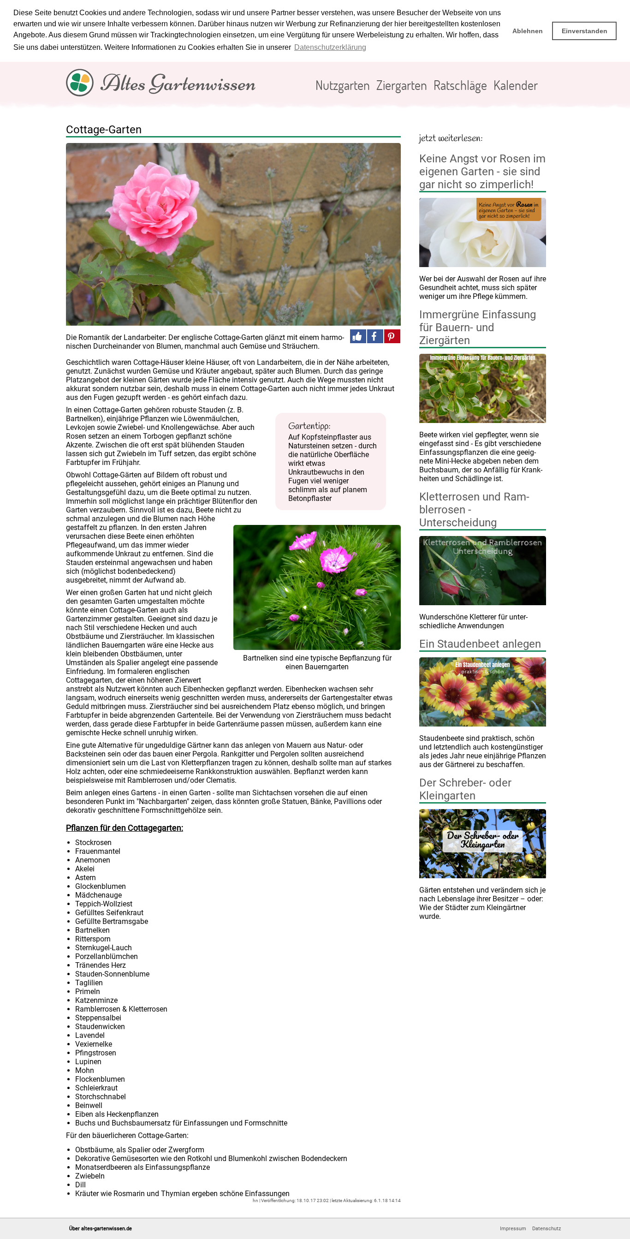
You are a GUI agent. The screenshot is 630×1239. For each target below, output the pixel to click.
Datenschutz (546, 1229)
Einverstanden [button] (584, 31)
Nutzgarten (342, 85)
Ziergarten (401, 85)
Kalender (515, 85)
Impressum (513, 1229)
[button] (358, 336)
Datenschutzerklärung (330, 47)
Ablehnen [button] (527, 31)
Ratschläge (460, 85)
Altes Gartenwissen (178, 82)
